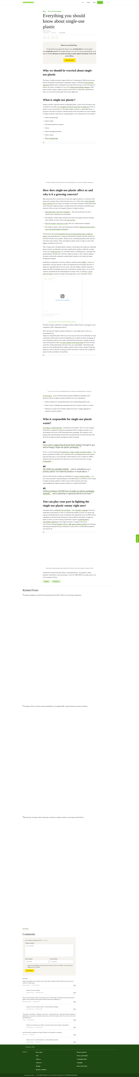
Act (83, 2)
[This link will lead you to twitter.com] (23, 1055)
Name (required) (28, 959)
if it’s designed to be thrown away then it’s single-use (73, 107)
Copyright (79, 1062)
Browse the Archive (82, 1066)
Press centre (39, 1052)
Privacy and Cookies (82, 1055)
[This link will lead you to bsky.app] (35, 1055)
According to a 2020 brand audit (52, 428)
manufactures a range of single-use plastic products (76, 452)
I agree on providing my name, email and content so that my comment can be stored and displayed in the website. (50, 966)
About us (38, 1059)
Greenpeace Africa (37, 940)
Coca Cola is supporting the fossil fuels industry (62, 445)
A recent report (47, 395)
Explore (88, 2)
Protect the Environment (54, 11)
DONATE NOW (69, 60)
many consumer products (82, 476)
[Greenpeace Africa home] (28, 2)
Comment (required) (29, 943)
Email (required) (53, 959)
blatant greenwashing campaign (80, 87)
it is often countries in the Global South (71, 342)
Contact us (39, 1062)
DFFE (84, 262)
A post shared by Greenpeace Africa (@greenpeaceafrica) (62, 321)
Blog (94, 2)
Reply (74, 985)
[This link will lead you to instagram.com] (32, 1055)
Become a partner (81, 1052)
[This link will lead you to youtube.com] (26, 1055)
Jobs (37, 1055)
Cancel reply (45, 940)
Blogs (44, 11)
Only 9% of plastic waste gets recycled (56, 223)
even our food (71, 220)
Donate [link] (100, 2)
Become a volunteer (41, 1069)
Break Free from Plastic (64, 510)
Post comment (30, 970)
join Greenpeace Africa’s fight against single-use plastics (70, 524)
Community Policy (82, 1059)
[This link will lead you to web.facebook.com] (29, 1055)
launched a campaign (81, 510)
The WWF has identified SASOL (56, 469)
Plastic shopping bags (51, 138)
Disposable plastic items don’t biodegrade (57, 212)
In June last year (55, 251)
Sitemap (38, 1066)
